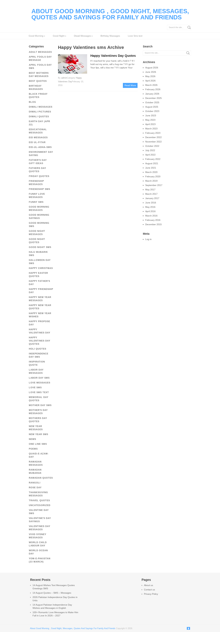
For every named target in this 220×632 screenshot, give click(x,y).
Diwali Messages (83, 36)
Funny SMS (36, 202)
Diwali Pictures (40, 111)
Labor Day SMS (39, 377)
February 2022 (152, 159)
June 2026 (150, 72)
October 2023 (152, 111)
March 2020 (151, 172)
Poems (33, 448)
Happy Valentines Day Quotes (39, 340)
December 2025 (153, 98)
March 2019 (151, 181)
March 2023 (151, 128)
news (32, 439)
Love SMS (35, 387)
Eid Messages (38, 137)
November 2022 (153, 141)
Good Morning (37, 36)
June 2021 (150, 167)
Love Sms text (135, 36)
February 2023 (152, 133)
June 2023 (150, 115)
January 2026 (152, 93)
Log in (148, 239)
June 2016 (150, 202)
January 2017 (152, 198)
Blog (32, 102)
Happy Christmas (41, 268)
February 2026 (152, 89)
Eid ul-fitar (37, 142)
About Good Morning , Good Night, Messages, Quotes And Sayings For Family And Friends (110, 14)
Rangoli (34, 482)
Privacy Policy (151, 594)
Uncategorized (39, 505)
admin (64, 78)
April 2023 (150, 124)
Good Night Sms (40, 247)
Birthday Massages (110, 36)
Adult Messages (40, 52)
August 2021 (151, 163)
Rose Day (35, 487)
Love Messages (39, 382)
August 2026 (151, 67)
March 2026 (151, 85)
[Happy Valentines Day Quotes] (72, 64)
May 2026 (150, 76)
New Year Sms (38, 434)
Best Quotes (38, 81)
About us (148, 585)
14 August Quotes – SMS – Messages (52, 593)
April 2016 (150, 211)
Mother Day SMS (40, 405)
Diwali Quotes (39, 116)
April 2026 (150, 80)
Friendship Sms (39, 189)
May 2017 (150, 189)
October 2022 (152, 146)
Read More (130, 85)
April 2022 (150, 154)
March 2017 (151, 194)
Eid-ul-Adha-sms (40, 147)
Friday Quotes (39, 176)
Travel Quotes (39, 500)
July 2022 (150, 150)
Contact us (149, 589)
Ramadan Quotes (41, 478)
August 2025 (151, 106)
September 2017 (153, 185)
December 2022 (153, 137)
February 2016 (152, 220)
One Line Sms (38, 444)
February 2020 (152, 176)
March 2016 (151, 215)
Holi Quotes (37, 348)
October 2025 (152, 102)
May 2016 (150, 207)
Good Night (59, 36)
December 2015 (153, 224)
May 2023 (150, 120)
